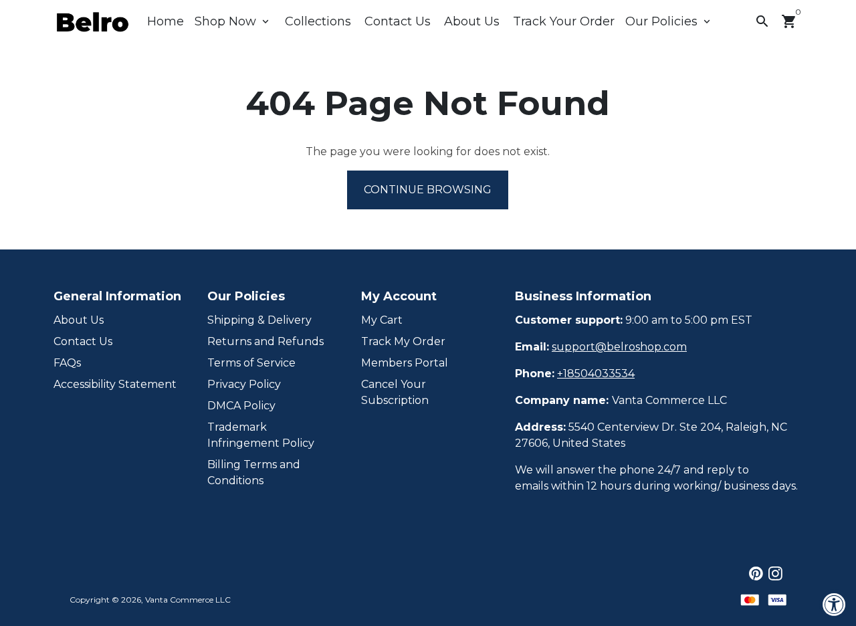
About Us (472, 21)
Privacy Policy (244, 384)
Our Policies (669, 21)
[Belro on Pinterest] (756, 573)
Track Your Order (564, 21)
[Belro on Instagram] (775, 573)
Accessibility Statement (115, 384)
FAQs (67, 362)
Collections (318, 21)
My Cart (382, 320)
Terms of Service (251, 362)
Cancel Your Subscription (395, 392)
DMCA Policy (241, 405)
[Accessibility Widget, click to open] (834, 604)
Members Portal (404, 362)
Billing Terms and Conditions (253, 472)
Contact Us (397, 21)
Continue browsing (428, 189)
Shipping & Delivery (259, 320)
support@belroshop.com (619, 346)
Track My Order (403, 341)
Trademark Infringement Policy (260, 435)
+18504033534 (596, 373)
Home (165, 21)
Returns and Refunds (265, 341)
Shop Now (233, 21)
